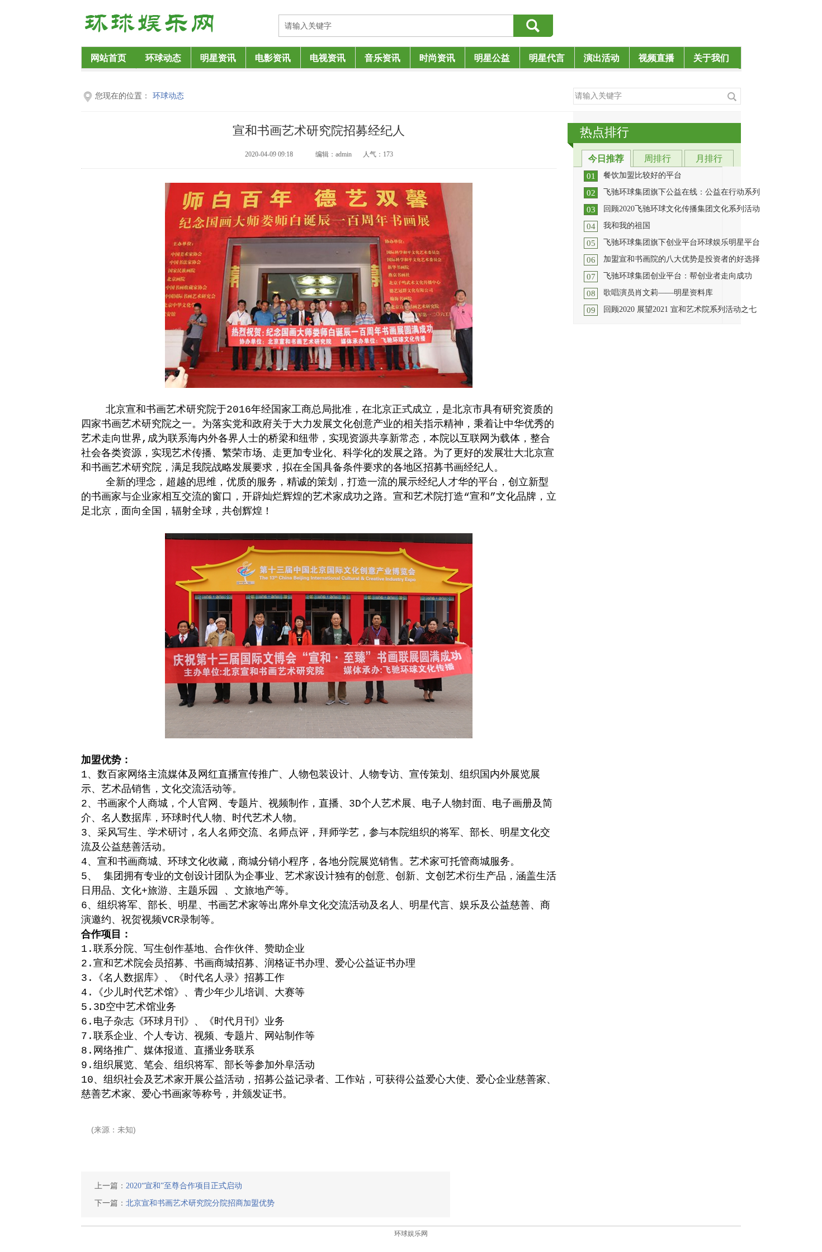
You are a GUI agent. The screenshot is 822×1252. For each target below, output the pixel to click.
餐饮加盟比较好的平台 (642, 175)
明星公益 (492, 58)
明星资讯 (218, 58)
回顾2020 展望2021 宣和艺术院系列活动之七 (680, 309)
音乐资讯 (382, 58)
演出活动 (602, 58)
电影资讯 (273, 58)
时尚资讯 (437, 58)
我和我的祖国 (626, 225)
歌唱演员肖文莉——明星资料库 (658, 292)
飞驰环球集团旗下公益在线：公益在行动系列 (681, 192)
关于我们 (711, 58)
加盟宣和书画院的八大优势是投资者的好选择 (681, 259)
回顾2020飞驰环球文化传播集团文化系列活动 (681, 209)
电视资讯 (328, 58)
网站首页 (108, 58)
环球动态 (163, 58)
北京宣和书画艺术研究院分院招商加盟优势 (200, 1203)
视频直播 (656, 58)
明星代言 (547, 58)
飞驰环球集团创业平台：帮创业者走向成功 (677, 276)
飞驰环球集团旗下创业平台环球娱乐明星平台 (681, 242)
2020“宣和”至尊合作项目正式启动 (184, 1186)
